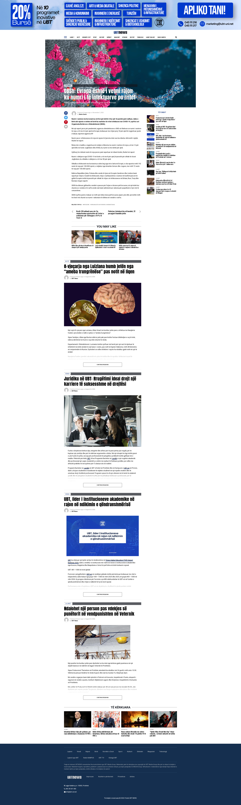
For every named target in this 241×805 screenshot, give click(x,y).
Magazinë (117, 37)
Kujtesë (132, 37)
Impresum (90, 777)
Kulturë (101, 37)
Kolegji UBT (113, 758)
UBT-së (126, 468)
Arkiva (132, 777)
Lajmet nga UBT (150, 37)
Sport (95, 37)
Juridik (114, 458)
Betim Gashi (83, 114)
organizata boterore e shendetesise (103, 204)
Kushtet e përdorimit (105, 777)
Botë (78, 37)
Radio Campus (162, 37)
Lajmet (72, 37)
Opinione (124, 37)
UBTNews (75, 391)
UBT (88, 458)
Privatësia (121, 777)
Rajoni (88, 751)
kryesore (86, 204)
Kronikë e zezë (86, 37)
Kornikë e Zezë (108, 751)
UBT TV (101, 758)
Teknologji (140, 37)
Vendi (79, 751)
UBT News (75, 278)
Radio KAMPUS (88, 758)
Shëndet (109, 37)
